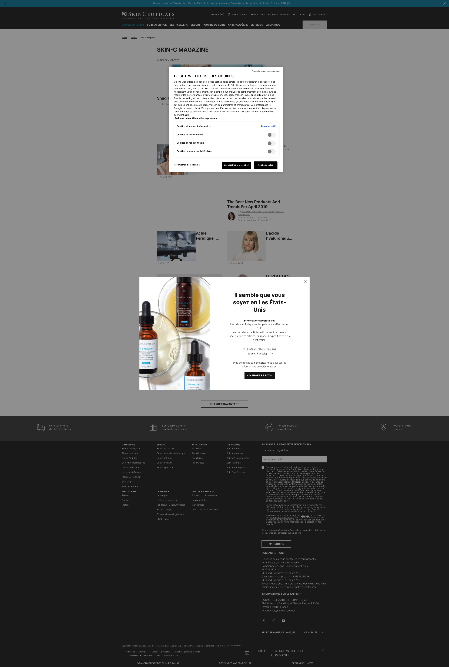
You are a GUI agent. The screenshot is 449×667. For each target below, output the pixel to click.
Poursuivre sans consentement (266, 71)
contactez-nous (263, 362)
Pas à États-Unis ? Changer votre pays (259, 349)
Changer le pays (259, 375)
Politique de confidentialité (189, 118)
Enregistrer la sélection (236, 165)
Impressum (211, 118)
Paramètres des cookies (187, 165)
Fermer (305, 281)
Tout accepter (265, 165)
